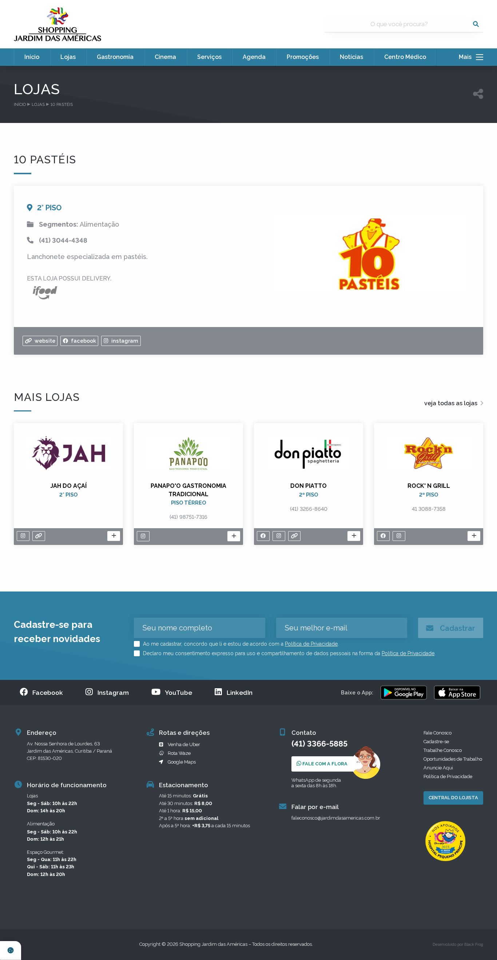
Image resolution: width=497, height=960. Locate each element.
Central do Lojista (453, 797)
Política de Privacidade (311, 644)
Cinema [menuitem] (165, 56)
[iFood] (45, 292)
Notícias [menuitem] (351, 56)
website (44, 341)
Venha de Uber (184, 744)
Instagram (113, 692)
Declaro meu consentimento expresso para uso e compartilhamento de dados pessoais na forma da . (289, 653)
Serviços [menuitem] (209, 56)
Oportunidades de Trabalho (453, 759)
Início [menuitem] (31, 56)
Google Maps (182, 762)
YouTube (178, 692)
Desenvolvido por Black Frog (458, 944)
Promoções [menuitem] (303, 56)
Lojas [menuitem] (68, 56)
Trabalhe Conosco (443, 750)
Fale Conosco (438, 733)
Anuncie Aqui (438, 767)
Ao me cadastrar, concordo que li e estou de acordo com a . (240, 644)
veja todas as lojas (451, 403)
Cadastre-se (436, 741)
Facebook (47, 692)
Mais (467, 57)
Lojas (38, 104)
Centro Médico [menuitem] (405, 56)
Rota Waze (179, 753)
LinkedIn (240, 692)
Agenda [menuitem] (254, 56)
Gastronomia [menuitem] (115, 56)
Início (20, 104)
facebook (82, 341)
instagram (124, 341)
